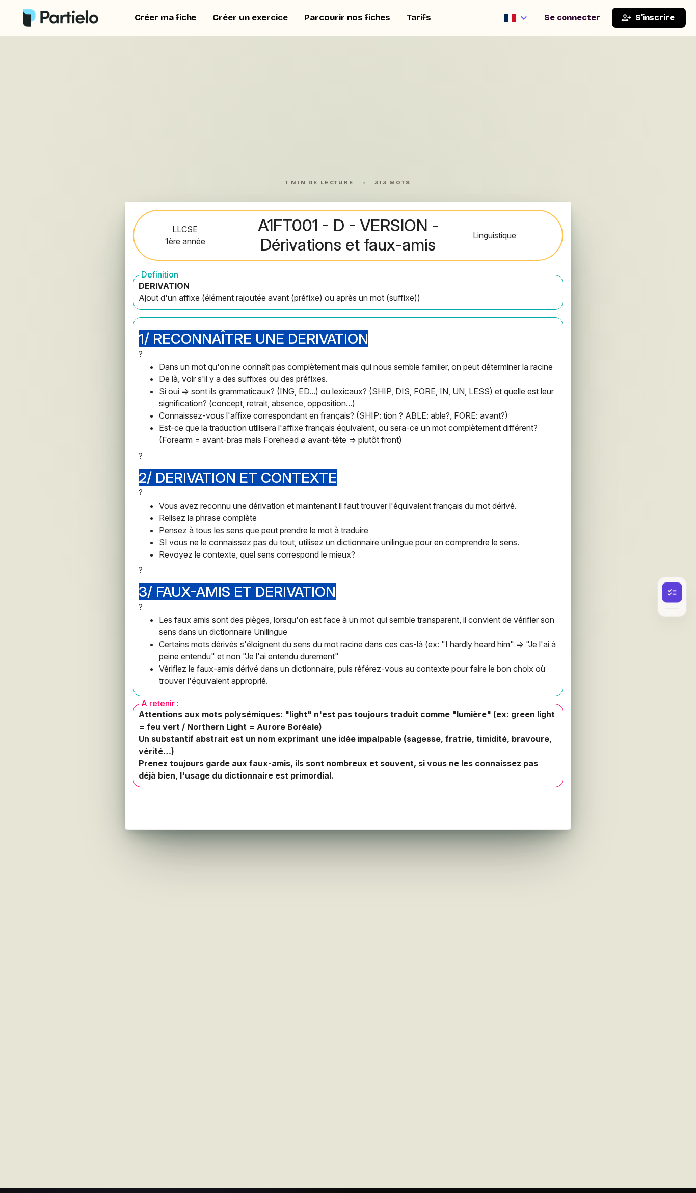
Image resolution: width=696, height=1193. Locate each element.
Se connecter (572, 17)
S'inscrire (655, 17)
